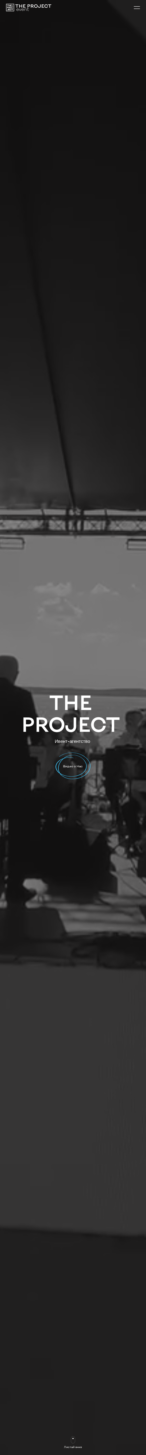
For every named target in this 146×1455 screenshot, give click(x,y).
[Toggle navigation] (136, 7)
